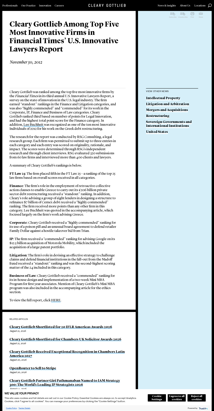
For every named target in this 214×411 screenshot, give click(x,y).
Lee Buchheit (33, 125)
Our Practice (28, 5)
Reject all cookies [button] (196, 398)
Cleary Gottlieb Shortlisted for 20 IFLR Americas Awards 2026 (60, 327)
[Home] (107, 5)
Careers (59, 5)
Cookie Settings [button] (157, 398)
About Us (185, 5)
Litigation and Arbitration (167, 104)
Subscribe (172, 17)
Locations (200, 5)
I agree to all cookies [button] (176, 398)
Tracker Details (24, 408)
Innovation (45, 5)
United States (157, 132)
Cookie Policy (11, 408)
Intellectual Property (163, 98)
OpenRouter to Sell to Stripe (32, 368)
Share (201, 17)
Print (192, 17)
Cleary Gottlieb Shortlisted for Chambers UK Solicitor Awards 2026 (65, 339)
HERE (56, 300)
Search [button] (210, 5)
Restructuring (157, 116)
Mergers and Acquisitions (167, 110)
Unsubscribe (183, 17)
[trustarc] (203, 408)
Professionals (10, 5)
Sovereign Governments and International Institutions (169, 124)
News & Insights (167, 5)
